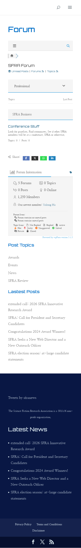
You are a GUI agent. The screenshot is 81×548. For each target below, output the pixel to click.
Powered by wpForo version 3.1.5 (57, 237)
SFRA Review (18, 281)
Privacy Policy (23, 524)
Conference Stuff (23, 126)
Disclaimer (38, 530)
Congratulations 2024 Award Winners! (37, 331)
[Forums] (12, 56)
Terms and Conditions (49, 524)
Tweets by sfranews (22, 398)
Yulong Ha (49, 205)
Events (13, 265)
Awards (13, 257)
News (12, 273)
